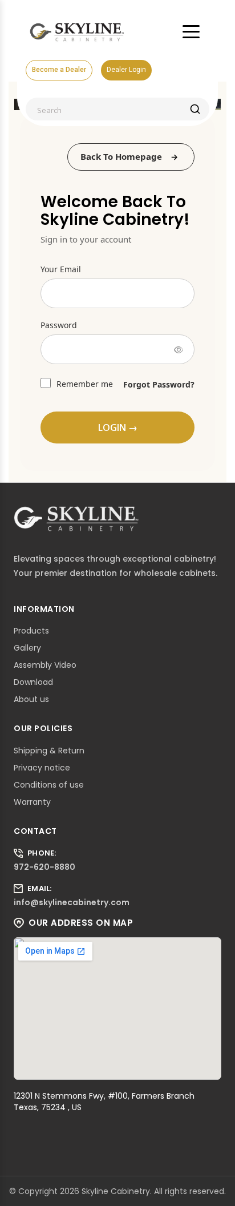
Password (58, 325)
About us (31, 699)
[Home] (77, 31)
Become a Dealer (59, 70)
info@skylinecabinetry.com (71, 902)
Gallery (27, 648)
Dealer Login (126, 70)
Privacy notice (42, 767)
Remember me (83, 383)
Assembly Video (45, 665)
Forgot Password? (159, 384)
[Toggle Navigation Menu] (191, 31)
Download (33, 682)
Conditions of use (49, 784)
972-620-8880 (44, 867)
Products (31, 630)
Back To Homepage (121, 156)
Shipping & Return (49, 750)
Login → (117, 427)
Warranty (32, 802)
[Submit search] (195, 109)
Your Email (60, 269)
